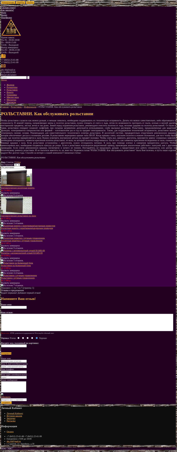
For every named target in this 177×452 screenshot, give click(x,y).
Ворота (10, 92)
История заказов (14, 416)
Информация (30, 107)
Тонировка (12, 95)
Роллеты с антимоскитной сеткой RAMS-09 (22, 253)
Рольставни (12, 90)
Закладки (11, 418)
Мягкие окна (13, 97)
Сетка (18, 162)
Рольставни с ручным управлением (18, 278)
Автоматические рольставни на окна (18, 216)
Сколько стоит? (8, 7)
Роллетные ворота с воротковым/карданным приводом (27, 228)
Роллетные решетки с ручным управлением (21, 240)
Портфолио (6, 17)
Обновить (6, 397)
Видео (4, 15)
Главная (5, 107)
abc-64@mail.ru (14, 441)
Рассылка (11, 421)
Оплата (10, 431)
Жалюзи (10, 85)
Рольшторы (12, 87)
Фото (3, 12)
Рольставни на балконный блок (16, 265)
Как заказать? (7, 10)
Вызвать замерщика (10, 193)
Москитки (11, 100)
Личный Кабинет (15, 413)
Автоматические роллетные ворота (17, 188)
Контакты (11, 102)
